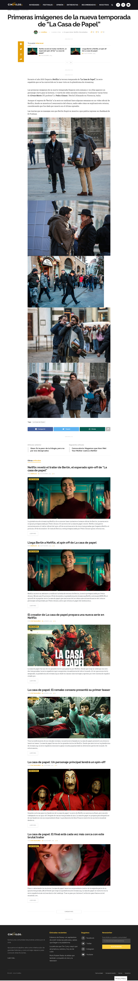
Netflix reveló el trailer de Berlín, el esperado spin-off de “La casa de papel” (53, 51)
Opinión (59, 5)
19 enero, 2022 (47, 693)
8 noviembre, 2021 (48, 840)
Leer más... (11, 958)
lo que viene (24, 10)
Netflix (76, 32)
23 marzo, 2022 (47, 621)
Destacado (33, 479)
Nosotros (104, 5)
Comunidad (99, 973)
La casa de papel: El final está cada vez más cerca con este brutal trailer (66, 836)
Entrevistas (72, 5)
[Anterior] (67, 62)
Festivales (48, 5)
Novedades (34, 5)
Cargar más (69, 911)
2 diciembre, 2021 (48, 765)
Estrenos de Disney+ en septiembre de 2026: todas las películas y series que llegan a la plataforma (63, 940)
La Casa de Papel (39, 422)
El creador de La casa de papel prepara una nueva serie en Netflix (66, 616)
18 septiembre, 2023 (89, 53)
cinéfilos (44, 32)
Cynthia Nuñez (35, 621)
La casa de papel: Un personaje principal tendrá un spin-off (66, 762)
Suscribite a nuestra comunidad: (114, 937)
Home (9, 10)
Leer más (33, 533)
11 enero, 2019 (56, 32)
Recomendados (89, 5)
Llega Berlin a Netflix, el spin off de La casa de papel (62, 542)
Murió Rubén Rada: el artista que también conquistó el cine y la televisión (62, 958)
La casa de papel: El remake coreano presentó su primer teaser (69, 690)
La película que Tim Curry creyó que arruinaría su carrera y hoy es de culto (63, 949)
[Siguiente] (71, 62)
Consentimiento (111, 973)
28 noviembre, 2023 (46, 55)
